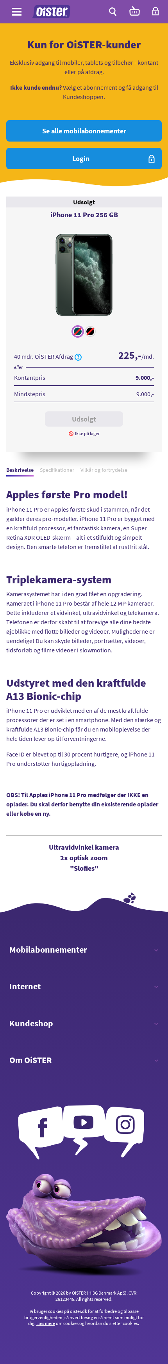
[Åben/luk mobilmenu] (16, 13)
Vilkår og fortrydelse (103, 469)
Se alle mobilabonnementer (84, 130)
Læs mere (45, 1323)
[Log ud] (155, 14)
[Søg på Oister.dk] (113, 11)
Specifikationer (57, 469)
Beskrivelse (20, 469)
